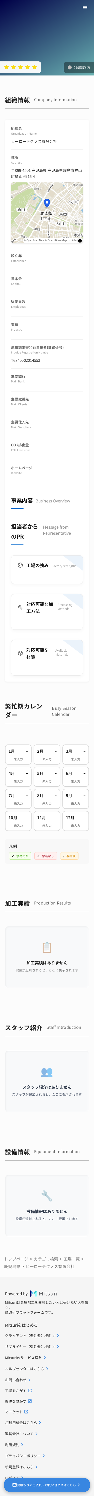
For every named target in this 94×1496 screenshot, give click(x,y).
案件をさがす (16, 1401)
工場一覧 (72, 1259)
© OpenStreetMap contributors (63, 240)
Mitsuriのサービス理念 (23, 1357)
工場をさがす (16, 1390)
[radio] (6, 67)
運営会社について (19, 1433)
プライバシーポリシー (23, 1455)
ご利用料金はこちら (21, 1422)
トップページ (16, 1259)
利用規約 (12, 1444)
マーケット (14, 1411)
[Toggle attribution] (80, 241)
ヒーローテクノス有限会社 (50, 1266)
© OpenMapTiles (34, 240)
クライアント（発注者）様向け (30, 1335)
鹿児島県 (12, 1266)
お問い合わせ (16, 1379)
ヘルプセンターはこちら (24, 1368)
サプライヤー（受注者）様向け (30, 1346)
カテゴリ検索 (46, 1259)
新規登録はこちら (19, 1466)
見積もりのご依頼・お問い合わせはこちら (46, 1485)
